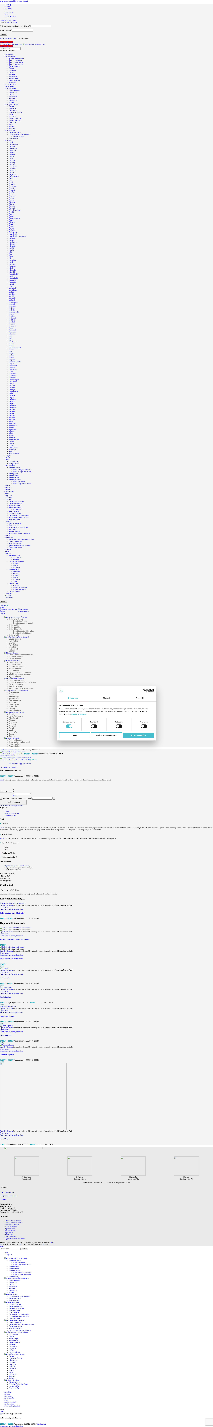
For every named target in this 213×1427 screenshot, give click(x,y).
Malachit (12, 310)
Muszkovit (12, 326)
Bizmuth (12, 184)
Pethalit (11, 346)
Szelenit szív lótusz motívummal (11, 959)
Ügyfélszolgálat (9, 1229)
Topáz (11, 434)
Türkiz (11, 436)
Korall (11, 276)
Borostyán (12, 186)
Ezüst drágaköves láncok (22, 484)
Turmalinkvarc (14, 440)
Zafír (10, 452)
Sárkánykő (12, 378)
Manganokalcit (14, 312)
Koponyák (12, 116)
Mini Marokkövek (15, 543)
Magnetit (12, 304)
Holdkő (11, 248)
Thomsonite (13, 426)
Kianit (11, 268)
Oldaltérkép (8, 1235)
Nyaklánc (16, 567)
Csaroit (11, 200)
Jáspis (11, 256)
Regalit (11, 364)
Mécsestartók (13, 78)
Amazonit (12, 150)
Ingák (11, 114)
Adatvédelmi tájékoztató (12, 1221)
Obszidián (12, 334)
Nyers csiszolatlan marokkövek (20, 545)
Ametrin (12, 154)
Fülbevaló (16, 571)
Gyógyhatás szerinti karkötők (19, 515)
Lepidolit (12, 298)
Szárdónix (12, 400)
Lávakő (11, 296)
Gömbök (12, 720)
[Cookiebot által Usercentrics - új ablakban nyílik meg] (144, 690)
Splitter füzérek (14, 138)
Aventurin (12, 174)
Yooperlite (12, 450)
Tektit (11, 422)
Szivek (11, 728)
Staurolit (12, 396)
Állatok (11, 106)
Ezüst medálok (14, 478)
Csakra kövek (14, 462)
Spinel (11, 394)
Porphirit (12, 354)
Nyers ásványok (14, 80)
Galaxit (11, 226)
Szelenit (11, 402)
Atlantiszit (12, 168)
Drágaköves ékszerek (16, 561)
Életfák (11, 68)
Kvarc (11, 286)
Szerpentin (12, 408)
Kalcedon (12, 260)
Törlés (15, 796)
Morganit (12, 324)
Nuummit (12, 332)
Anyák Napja (9, 86)
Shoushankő (13, 382)
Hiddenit (12, 244)
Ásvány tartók (14, 525)
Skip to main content (20, 1)
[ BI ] (52, 1242)
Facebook (3, 1199)
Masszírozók (14, 698)
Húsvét (6, 493)
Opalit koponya (5, 1035)
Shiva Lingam (14, 380)
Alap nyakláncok (15, 523)
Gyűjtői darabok (14, 591)
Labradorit (12, 288)
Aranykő (12, 164)
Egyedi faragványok (20, 587)
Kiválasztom (41, 1424)
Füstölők (7, 489)
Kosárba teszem (13, 802)
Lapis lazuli (13, 290)
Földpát (7, 485)
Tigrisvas (12, 432)
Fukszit (11, 216)
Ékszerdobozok (14, 66)
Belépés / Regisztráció (12, 1406)
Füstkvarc (12, 222)
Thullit (11, 428)
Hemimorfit (13, 242)
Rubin (11, 372)
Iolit (10, 252)
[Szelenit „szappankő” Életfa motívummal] (15, 928)
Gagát (11, 224)
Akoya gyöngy (14, 144)
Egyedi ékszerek (14, 90)
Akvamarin (13, 148)
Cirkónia (12, 192)
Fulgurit (11, 220)
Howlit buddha (5, 997)
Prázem (11, 356)
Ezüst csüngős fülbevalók (22, 472)
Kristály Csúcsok (15, 118)
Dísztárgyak (13, 110)
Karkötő (16, 563)
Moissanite (12, 318)
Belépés (3, 34)
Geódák (11, 72)
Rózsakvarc (13, 370)
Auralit (11, 172)
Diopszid (12, 202)
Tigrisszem (12, 430)
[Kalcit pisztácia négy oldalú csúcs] (12, 903)
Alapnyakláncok (15, 740)
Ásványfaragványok (11, 104)
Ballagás (7, 456)
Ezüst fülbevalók (15, 468)
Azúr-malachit (14, 176)
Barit (10, 180)
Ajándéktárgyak (10, 56)
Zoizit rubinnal (14, 454)
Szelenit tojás (5, 978)
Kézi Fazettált (18, 509)
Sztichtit (12, 412)
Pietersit (11, 350)
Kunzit (11, 284)
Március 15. (8, 535)
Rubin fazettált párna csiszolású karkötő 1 (14, 760)
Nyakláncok (13, 100)
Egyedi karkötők (15, 505)
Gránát (11, 228)
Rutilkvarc (12, 376)
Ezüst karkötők (14, 476)
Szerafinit (12, 406)
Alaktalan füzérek (15, 132)
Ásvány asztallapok (16, 60)
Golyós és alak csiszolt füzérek (19, 134)
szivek (11, 124)
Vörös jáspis (13, 448)
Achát (11, 142)
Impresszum (8, 1233)
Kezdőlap (3, 750)
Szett (15, 581)
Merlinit (11, 316)
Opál (10, 338)
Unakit (11, 442)
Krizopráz (12, 282)
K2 (10, 258)
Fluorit (11, 214)
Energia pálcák (14, 464)
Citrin (11, 194)
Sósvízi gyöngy (18, 136)
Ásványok (8, 140)
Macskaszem (13, 302)
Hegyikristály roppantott (17, 236)
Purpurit (12, 360)
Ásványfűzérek (9, 130)
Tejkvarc (12, 420)
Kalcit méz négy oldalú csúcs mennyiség (17, 798)
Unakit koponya (6, 1139)
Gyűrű (15, 573)
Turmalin (12, 438)
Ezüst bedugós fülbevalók (22, 470)
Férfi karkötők (14, 511)
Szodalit (12, 410)
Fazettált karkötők (15, 507)
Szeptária (12, 404)
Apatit (11, 158)
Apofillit (12, 160)
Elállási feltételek (10, 1237)
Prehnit (11, 358)
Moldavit (12, 320)
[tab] (6, 811)
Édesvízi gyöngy (15, 210)
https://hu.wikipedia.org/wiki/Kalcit (16, 866)
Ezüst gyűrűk (13, 474)
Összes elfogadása (138, 735)
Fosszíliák (12, 70)
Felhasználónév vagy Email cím (15, 26)
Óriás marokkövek (15, 547)
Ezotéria (7, 460)
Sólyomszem (13, 392)
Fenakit (11, 212)
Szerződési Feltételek (11, 1225)
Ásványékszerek (10, 88)
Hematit (11, 240)
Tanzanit (12, 418)
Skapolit (12, 386)
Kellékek (7, 521)
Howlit (11, 250)
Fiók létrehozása (11, 22)
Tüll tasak (12, 82)
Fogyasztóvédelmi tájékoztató (14, 1239)
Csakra (11, 198)
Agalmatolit (8, 54)
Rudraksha (12, 374)
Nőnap (6, 551)
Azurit (11, 178)
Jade (10, 254)
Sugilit (11, 398)
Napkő (11, 328)
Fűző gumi (12, 529)
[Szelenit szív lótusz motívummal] (12, 947)
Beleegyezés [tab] (73, 698)
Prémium (7, 553)
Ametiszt (12, 152)
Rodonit (12, 368)
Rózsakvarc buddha (7, 1016)
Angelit (11, 156)
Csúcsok (16, 585)
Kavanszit (12, 266)
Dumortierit (13, 208)
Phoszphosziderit (15, 348)
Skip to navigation (6, 1)
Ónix (10, 336)
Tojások (11, 126)
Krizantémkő (13, 278)
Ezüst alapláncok (19, 482)
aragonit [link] (100, 780)
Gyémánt (12, 230)
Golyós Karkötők (15, 513)
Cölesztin (12, 196)
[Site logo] (11, 44)
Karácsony (8, 497)
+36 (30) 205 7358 (7, 1192)
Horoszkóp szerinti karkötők (19, 517)
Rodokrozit (13, 366)
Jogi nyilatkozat (9, 1231)
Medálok (12, 98)
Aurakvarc (12, 170)
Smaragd (12, 390)
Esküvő (7, 458)
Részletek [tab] (106, 698)
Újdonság (7, 595)
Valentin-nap (8, 597)
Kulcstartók (13, 76)
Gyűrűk (11, 94)
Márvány (12, 314)
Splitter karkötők (15, 519)
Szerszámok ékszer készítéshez (20, 533)
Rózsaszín (8, 593)
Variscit (11, 444)
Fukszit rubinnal (14, 218)
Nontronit (12, 330)
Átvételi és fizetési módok (13, 1223)
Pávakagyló (13, 342)
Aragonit (12, 162)
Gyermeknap (9, 491)
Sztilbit (11, 414)
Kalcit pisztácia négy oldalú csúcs (12, 754)
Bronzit (11, 188)
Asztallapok (17, 557)
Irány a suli (8, 495)
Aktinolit (12, 146)
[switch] (94, 726)
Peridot (11, 344)
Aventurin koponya (7, 1055)
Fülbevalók (13, 92)
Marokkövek (8, 537)
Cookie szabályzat (10, 1227)
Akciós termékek (10, 84)
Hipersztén (12, 246)
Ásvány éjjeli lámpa (16, 62)
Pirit (10, 352)
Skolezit (12, 388)
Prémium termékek (6, 42)
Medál (15, 565)
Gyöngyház (13, 232)
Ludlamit (12, 300)
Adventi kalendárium (16, 58)
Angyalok (12, 108)
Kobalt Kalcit (13, 274)
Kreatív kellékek (14, 531)
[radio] (22, 788)
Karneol (12, 264)
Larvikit (11, 294)
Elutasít (75, 735)
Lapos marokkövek (15, 541)
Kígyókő (12, 272)
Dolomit (12, 206)
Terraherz (12, 424)
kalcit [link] (25, 780)
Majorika (12, 308)
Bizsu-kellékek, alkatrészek (18, 527)
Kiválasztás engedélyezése (106, 735)
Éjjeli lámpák (14, 692)
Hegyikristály (13, 234)
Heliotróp (12, 238)
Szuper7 (12, 416)
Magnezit (12, 306)
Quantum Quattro (15, 362)
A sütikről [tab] (140, 698)
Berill (11, 182)
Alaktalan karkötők (15, 503)
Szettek (11, 102)
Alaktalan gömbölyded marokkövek (21, 539)
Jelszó (6, 30)
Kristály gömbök (15, 120)
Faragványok (13, 583)
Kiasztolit (12, 270)
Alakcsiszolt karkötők (16, 501)
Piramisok (12, 122)
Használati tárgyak (15, 112)
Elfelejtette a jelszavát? (8, 38)
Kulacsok (12, 74)
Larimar (11, 292)
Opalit (11, 340)
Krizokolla (12, 280)
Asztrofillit (12, 166)
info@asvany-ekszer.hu (8, 1196)
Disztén (11, 204)
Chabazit (12, 190)
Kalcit (11, 262)
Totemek (12, 128)
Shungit (11, 384)
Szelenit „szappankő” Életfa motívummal (15, 939)
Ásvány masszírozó (16, 64)
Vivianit (11, 446)
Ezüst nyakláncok (15, 480)
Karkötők (7, 499)
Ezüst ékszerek (9, 466)
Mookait (12, 322)
